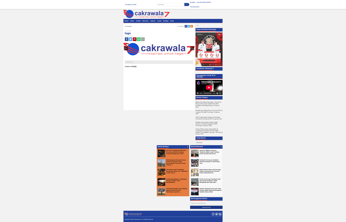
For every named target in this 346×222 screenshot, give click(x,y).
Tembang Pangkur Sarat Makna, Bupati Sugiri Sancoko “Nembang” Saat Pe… (176, 190)
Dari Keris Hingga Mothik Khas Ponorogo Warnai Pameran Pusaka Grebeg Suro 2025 (176, 152)
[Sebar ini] (126, 39)
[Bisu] (217, 93)
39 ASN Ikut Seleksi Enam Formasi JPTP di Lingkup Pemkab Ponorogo (209, 111)
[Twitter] (189, 26)
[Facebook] (186, 26)
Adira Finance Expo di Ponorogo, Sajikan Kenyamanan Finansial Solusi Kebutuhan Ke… (210, 171)
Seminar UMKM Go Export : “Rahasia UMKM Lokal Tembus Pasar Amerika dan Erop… (209, 152)
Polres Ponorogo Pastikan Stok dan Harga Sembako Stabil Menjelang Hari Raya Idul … (210, 180)
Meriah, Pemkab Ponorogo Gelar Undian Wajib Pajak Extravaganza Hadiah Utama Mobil (210, 190)
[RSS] (191, 26)
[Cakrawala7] (146, 14)
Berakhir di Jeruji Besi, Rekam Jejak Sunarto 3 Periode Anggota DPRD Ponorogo (207, 123)
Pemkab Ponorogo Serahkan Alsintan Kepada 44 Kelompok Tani (209, 161)
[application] (209, 87)
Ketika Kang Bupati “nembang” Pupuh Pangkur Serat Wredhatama (176, 180)
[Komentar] (143, 39)
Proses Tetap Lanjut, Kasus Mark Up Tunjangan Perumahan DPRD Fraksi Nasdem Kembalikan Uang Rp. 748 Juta (208, 130)
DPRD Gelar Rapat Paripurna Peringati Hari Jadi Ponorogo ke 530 (208, 118)
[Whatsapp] (139, 39)
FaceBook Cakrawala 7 (205, 68)
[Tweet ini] (130, 39)
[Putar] (198, 93)
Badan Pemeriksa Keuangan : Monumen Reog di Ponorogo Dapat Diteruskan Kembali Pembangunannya (208, 103)
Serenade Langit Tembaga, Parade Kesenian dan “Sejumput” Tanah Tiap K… (177, 171)
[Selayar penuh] (220, 93)
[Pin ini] (135, 39)
